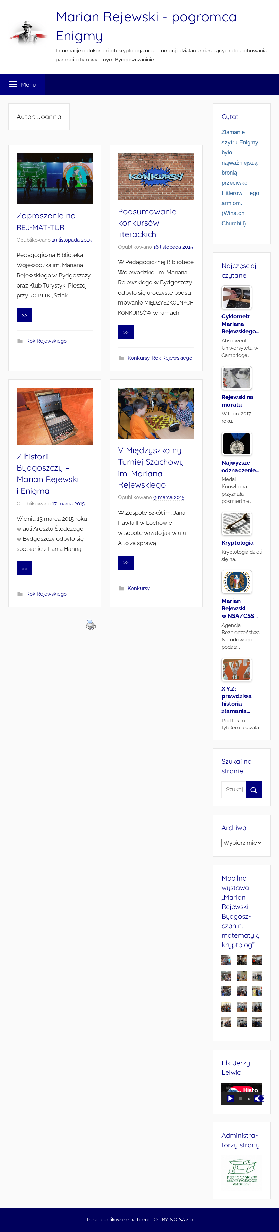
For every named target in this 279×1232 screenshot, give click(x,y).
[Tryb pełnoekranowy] (261, 1098)
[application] (241, 1094)
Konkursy (138, 358)
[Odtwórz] (230, 1098)
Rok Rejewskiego (46, 341)
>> (24, 315)
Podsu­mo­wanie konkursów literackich (147, 222)
